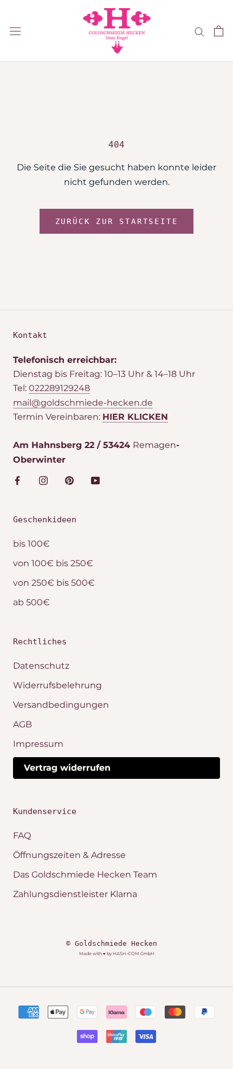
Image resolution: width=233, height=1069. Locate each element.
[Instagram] (43, 480)
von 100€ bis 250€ (53, 563)
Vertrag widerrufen (67, 768)
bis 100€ (31, 544)
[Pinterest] (69, 480)
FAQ (22, 835)
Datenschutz (41, 666)
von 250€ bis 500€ (54, 583)
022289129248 (59, 388)
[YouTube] (95, 480)
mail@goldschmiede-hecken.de (83, 403)
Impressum (38, 744)
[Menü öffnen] (15, 31)
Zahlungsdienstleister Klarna (75, 894)
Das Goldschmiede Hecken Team (85, 874)
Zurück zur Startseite (116, 221)
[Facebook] (17, 480)
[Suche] (199, 30)
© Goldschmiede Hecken (111, 943)
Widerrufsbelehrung (57, 685)
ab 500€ (31, 602)
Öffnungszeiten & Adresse (69, 855)
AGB (22, 724)
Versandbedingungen (61, 705)
